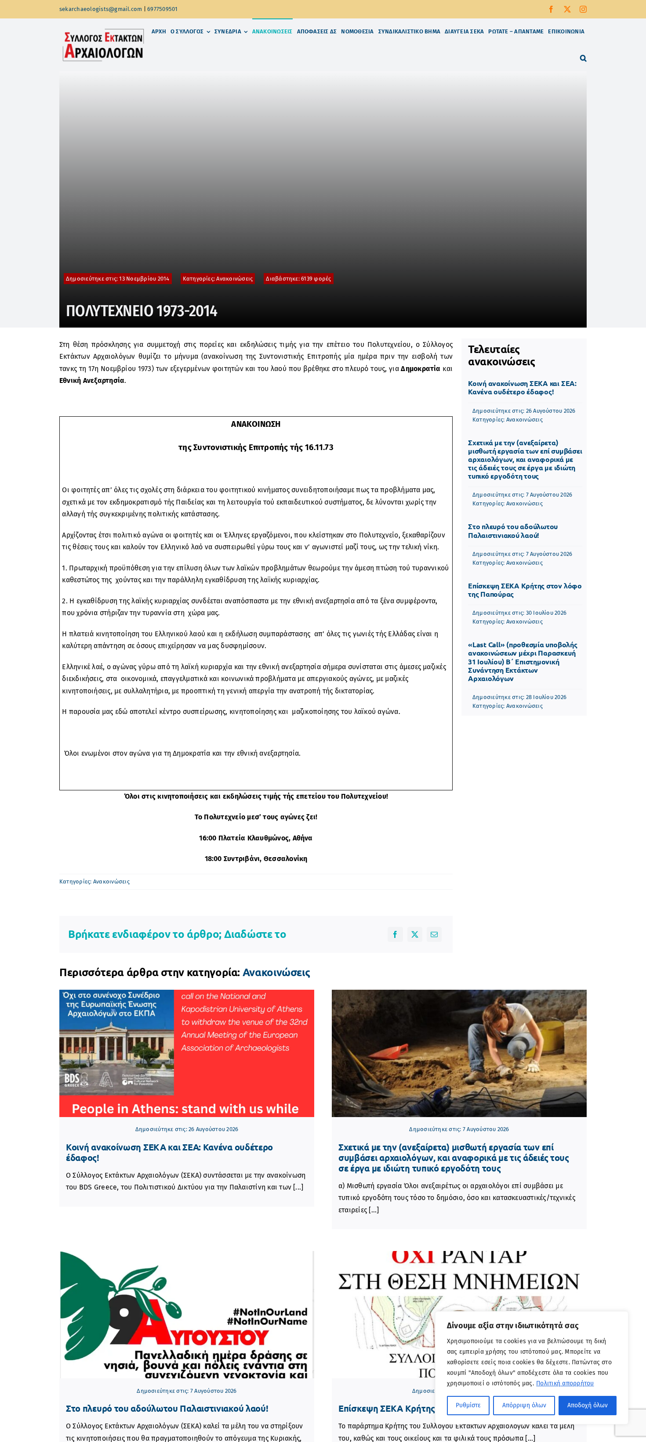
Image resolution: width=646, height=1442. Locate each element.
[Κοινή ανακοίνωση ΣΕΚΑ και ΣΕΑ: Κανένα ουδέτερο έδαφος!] (186, 1053)
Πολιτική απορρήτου (565, 1383)
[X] (415, 934)
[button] (583, 58)
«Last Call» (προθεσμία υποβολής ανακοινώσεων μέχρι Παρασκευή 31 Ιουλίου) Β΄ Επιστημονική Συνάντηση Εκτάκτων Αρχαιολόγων (522, 661)
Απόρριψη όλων (524, 1405)
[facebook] (551, 9)
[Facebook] (395, 934)
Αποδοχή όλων (587, 1405)
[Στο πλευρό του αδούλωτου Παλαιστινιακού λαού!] (186, 1314)
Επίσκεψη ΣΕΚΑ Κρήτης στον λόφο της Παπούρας (525, 589)
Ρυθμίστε (468, 1405)
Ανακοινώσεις (234, 278)
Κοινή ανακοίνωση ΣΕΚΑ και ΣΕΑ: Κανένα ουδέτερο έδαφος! (522, 387)
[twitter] (567, 9)
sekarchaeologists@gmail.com (100, 9)
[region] (531, 1367)
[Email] (434, 934)
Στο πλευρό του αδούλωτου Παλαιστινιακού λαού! (513, 530)
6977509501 (162, 9)
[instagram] (583, 9)
